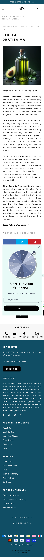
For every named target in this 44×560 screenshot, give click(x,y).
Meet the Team (9, 432)
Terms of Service (27, 545)
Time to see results (11, 495)
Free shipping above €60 (22, 2)
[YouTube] (15, 414)
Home (4, 16)
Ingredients (15, 16)
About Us (7, 428)
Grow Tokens (8, 440)
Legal (5, 448)
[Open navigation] (3, 9)
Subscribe (11, 369)
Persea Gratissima (10, 19)
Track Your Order (10, 465)
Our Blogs (7, 482)
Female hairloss (9, 507)
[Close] (39, 247)
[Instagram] (9, 414)
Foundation (7, 444)
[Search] (37, 9)
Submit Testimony (10, 474)
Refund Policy (15, 545)
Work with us (8, 478)
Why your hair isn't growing (14, 499)
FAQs (5, 470)
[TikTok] (20, 414)
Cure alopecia (9, 503)
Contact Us (7, 461)
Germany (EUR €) (21, 518)
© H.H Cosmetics (22, 523)
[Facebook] (4, 414)
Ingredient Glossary (11, 436)
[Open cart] (41, 8)
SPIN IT (21, 308)
